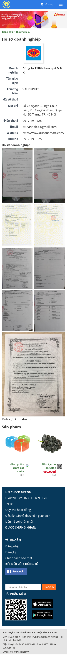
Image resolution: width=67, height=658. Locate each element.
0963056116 (9, 647)
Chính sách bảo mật (18, 558)
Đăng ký (10, 552)
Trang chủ (7, 32)
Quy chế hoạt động (18, 510)
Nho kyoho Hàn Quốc (49, 466)
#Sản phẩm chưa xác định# (17, 468)
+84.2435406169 (23, 644)
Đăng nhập (12, 546)
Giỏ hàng (48, 4)
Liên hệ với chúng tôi (19, 522)
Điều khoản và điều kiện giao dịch (27, 516)
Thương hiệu (23, 32)
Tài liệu (9, 504)
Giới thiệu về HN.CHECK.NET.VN (26, 498)
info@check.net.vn (19, 651)
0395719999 (48, 644)
